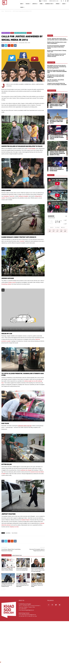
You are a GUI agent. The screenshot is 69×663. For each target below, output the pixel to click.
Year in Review (14, 532)
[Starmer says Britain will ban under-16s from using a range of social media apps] (38, 562)
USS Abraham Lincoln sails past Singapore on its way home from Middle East (55, 76)
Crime (41, 3)
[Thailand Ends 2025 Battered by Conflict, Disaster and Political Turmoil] (8, 577)
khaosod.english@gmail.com (27, 610)
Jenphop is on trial (14, 526)
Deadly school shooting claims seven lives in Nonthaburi (56, 43)
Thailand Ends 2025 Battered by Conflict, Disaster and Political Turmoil (7, 585)
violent (25, 425)
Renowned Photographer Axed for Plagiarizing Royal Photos (37, 550)
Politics (27, 3)
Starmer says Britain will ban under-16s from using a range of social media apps (38, 570)
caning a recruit (11, 282)
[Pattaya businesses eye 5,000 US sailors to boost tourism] (57, 132)
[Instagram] (66, 1)
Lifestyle (34, 3)
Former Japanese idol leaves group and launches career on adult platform (57, 39)
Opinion (57, 3)
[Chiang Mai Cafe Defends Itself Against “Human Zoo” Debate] (38, 577)
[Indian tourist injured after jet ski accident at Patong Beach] (57, 164)
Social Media (8, 532)
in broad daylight (31, 148)
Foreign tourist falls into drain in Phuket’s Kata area (57, 106)
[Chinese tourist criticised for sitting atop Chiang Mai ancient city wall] (57, 148)
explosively (20, 425)
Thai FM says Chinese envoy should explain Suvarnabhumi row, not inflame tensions (56, 55)
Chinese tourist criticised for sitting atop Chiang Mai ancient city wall (57, 153)
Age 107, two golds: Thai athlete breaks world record (55, 80)
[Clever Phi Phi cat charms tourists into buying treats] (23, 562)
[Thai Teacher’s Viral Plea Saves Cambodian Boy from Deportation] (23, 577)
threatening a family (6, 284)
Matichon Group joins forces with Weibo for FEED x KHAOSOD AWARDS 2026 (57, 71)
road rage (29, 425)
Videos (21, 7)
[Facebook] (63, 1)
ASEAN (63, 3)
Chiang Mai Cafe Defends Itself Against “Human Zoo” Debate (37, 585)
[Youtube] (59, 605)
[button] (61, 0)
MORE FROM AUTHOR (17, 555)
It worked (22, 241)
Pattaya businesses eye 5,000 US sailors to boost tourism (57, 137)
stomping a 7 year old (9, 196)
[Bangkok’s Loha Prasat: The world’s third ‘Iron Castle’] (57, 116)
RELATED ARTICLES (6, 555)
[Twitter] (68, 1)
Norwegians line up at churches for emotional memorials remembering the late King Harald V (56, 67)
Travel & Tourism (51, 90)
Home (2, 11)
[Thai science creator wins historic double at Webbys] (8, 562)
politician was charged (26, 470)
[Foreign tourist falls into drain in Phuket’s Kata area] (57, 100)
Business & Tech (49, 3)
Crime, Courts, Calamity (20, 32)
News (21, 3)
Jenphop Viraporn (25, 519)
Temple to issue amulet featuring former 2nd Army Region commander (57, 84)
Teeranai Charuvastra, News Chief (10, 42)
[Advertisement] (34, 22)
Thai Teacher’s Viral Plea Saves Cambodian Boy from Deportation (22, 585)
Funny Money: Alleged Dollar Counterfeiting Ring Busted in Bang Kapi (10, 550)
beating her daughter (23, 196)
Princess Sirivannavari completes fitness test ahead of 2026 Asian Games (56, 47)
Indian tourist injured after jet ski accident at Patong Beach (57, 169)
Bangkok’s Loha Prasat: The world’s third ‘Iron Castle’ (56, 121)
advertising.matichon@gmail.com (28, 614)
